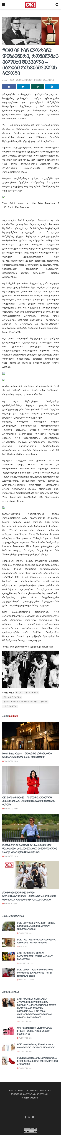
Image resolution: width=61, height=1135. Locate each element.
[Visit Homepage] (30, 5)
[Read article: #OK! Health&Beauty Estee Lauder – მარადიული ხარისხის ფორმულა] (8, 1047)
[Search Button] (57, 4)
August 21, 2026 (11, 761)
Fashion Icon (31, 693)
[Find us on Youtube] (33, 1117)
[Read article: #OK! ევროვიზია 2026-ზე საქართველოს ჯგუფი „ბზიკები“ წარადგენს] (8, 956)
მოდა (44, 702)
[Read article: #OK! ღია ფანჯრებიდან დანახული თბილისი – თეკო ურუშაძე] (8, 942)
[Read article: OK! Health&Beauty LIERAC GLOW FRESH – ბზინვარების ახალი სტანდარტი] (8, 1030)
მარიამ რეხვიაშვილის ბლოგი (20, 702)
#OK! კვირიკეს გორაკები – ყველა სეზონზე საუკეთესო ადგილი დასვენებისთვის (36, 926)
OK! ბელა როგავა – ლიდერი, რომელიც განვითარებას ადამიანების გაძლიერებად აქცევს (28, 801)
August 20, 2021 (26, 933)
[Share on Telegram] (52, 86)
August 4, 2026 (10, 904)
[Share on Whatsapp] (37, 86)
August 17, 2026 (26, 1051)
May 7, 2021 (23, 947)
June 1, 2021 (8, 80)
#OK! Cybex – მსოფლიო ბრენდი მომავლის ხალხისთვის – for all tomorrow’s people (35, 972)
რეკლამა (44, 1090)
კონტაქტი (31, 1090)
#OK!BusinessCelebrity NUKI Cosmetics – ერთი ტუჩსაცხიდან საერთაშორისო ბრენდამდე (37, 1061)
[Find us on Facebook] (25, 1117)
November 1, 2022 (26, 980)
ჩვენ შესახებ (16, 1090)
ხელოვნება (10, 706)
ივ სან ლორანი (12, 697)
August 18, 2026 (26, 1038)
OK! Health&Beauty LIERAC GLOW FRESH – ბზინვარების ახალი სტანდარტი (34, 1031)
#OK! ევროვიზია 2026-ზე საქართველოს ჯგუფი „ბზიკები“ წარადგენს (35, 956)
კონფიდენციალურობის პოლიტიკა (29, 1094)
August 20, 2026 (11, 809)
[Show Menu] (3, 4)
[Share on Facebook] (9, 86)
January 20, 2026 (26, 963)
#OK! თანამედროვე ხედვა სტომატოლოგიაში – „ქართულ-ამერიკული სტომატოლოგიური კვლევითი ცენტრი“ (29, 896)
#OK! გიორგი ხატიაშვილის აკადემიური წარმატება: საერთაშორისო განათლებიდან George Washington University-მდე (29, 848)
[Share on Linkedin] (23, 86)
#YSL (18, 693)
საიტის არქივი (30, 1098)
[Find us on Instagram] (29, 1117)
